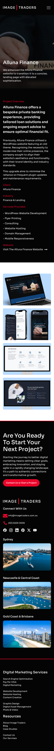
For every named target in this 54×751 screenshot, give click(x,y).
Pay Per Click (9, 682)
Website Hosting (12, 694)
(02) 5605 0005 (16, 523)
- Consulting (10, 223)
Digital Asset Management (17, 706)
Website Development (15, 691)
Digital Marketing (12, 685)
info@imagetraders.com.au (23, 515)
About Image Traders (14, 722)
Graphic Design (11, 703)
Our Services (10, 738)
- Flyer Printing (12, 218)
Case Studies (10, 729)
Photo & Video (10, 709)
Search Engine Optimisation (18, 679)
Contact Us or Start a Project (21, 482)
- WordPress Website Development (25, 213)
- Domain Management (17, 233)
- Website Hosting (14, 228)
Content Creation (12, 697)
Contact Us (9, 735)
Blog (5, 726)
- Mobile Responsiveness (18, 238)
